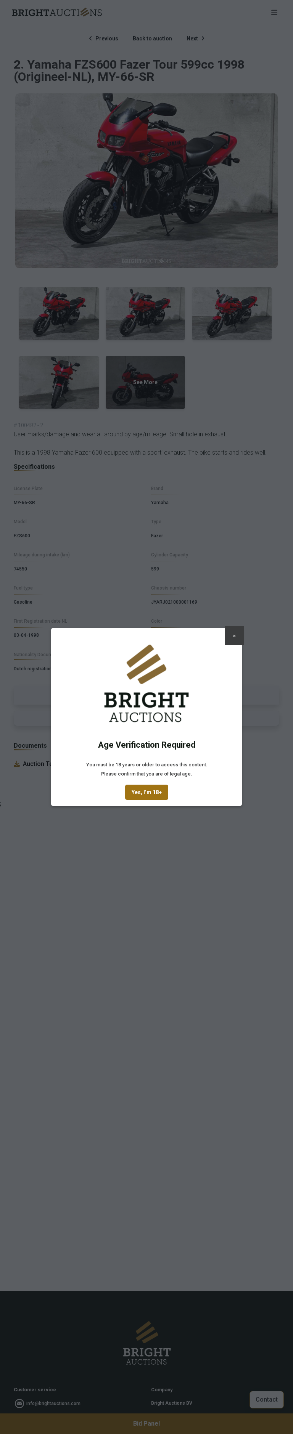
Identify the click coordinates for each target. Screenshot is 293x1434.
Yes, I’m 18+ (147, 792)
